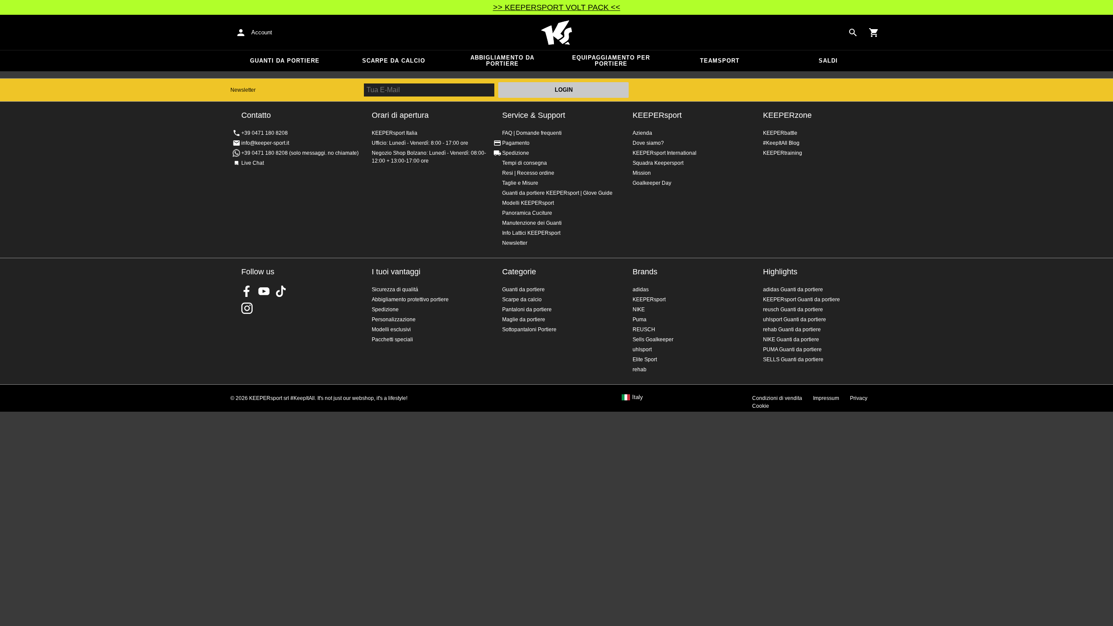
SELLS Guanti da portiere (793, 359)
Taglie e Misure (520, 183)
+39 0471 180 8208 (264, 133)
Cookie (760, 406)
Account (261, 32)
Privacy (858, 398)
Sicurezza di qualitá (395, 289)
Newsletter (243, 90)
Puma (639, 319)
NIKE (639, 309)
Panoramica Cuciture (527, 213)
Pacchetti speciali (392, 339)
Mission (642, 173)
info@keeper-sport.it (265, 143)
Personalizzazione (394, 319)
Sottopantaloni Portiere (529, 329)
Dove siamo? (648, 143)
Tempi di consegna (524, 163)
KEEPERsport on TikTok (281, 291)
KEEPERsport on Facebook (247, 291)
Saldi (828, 60)
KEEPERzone (787, 115)
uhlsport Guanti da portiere (794, 319)
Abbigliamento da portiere (502, 60)
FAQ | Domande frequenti (532, 133)
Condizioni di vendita (777, 398)
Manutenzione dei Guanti (532, 223)
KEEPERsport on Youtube (264, 291)
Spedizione (515, 153)
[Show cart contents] (874, 32)
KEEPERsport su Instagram (247, 308)
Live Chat (252, 163)
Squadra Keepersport (658, 163)
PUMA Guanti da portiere (792, 349)
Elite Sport (645, 359)
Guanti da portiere (285, 60)
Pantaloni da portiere (527, 309)
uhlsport (642, 349)
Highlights (780, 271)
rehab (639, 369)
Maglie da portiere (523, 319)
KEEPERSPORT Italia (556, 32)
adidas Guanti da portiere (793, 289)
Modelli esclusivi (391, 329)
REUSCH (644, 329)
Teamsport (720, 60)
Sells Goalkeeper (653, 339)
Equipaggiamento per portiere (611, 60)
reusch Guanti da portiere (793, 309)
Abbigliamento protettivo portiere (410, 299)
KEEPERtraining (782, 153)
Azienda (642, 133)
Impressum (826, 398)
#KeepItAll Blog (781, 143)
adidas (641, 289)
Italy (637, 397)
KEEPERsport (657, 115)
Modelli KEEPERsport (528, 203)
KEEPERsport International (664, 153)
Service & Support (533, 115)
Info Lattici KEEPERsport (531, 233)
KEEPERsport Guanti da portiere (801, 299)
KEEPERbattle (780, 133)
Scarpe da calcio (393, 60)
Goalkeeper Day (652, 183)
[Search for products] (853, 32)
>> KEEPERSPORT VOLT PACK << (556, 7)
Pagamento (516, 143)
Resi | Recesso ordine (528, 173)
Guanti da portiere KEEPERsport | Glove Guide (557, 193)
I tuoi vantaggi (396, 271)
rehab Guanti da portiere (792, 329)
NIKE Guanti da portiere (791, 339)
